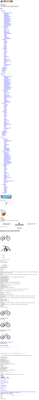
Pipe (5, 63)
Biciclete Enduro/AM (7, 81)
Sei (4, 66)
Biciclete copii (6, 15)
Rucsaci (5, 47)
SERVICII (22, 391)
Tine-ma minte (4, 398)
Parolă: (13, 395)
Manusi (5, 45)
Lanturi (5, 58)
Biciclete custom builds (7, 16)
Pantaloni (5, 46)
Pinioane (5, 62)
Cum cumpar (2, 383)
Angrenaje (5, 112)
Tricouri (5, 43)
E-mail (2, 373)
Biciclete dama (6, 17)
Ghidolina (5, 35)
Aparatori (5, 27)
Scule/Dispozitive (6, 37)
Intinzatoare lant (6, 56)
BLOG (3, 71)
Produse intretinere (7, 31)
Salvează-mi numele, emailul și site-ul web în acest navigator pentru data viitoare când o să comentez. (17, 355)
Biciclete (3, 75)
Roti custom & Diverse (7, 64)
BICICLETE (2, 391)
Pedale (5, 61)
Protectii (5, 106)
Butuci (5, 49)
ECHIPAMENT (11, 391)
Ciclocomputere (6, 28)
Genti (5, 29)
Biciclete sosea (6, 22)
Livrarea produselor (3, 390)
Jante (5, 57)
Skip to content (2, 10)
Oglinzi (5, 99)
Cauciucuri (5, 51)
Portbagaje (5, 100)
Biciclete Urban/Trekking (8, 87)
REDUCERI (4, 67)
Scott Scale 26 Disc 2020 (4, 318)
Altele (5, 40)
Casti (5, 44)
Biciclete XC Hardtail (7, 25)
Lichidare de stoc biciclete (8, 12)
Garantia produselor (3, 385)
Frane (5, 54)
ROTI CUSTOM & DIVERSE (9, 180)
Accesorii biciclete (5, 26)
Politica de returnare (3, 386)
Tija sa (5, 130)
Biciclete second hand (7, 21)
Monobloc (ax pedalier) (7, 124)
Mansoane (5, 60)
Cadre (5, 50)
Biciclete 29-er (6, 13)
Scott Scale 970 (19, 228)
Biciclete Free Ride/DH (7, 19)
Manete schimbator (7, 59)
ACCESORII (7, 391)
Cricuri (5, 34)
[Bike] (6, 2)
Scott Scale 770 (19, 227)
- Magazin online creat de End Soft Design (6, 393)
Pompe (5, 94)
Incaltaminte (6, 41)
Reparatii (3, 69)
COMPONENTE (5, 68)
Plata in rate (2, 388)
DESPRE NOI (4, 70)
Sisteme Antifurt (6, 32)
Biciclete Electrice (7, 82)
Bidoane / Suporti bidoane (8, 33)
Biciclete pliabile (6, 20)
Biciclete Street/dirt (7, 23)
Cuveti (5, 53)
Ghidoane (5, 55)
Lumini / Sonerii (6, 93)
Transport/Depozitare (7, 38)
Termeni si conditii (3, 380)
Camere (5, 52)
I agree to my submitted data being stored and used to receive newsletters (12, 374)
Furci (5, 118)
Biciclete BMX (6, 14)
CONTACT (4, 72)
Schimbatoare (6, 65)
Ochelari (5, 105)
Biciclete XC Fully (7, 88)
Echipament (4, 39)
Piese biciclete (4, 111)
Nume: (1, 395)
